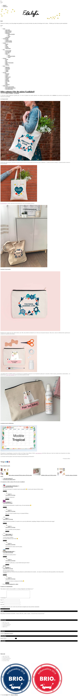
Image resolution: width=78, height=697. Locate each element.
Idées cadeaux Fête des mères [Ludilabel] (17, 92)
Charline (7, 567)
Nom (1, 599)
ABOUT (4, 5)
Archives (2, 633)
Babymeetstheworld (9, 551)
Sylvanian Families (11, 56)
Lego (9, 55)
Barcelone (7, 73)
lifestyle (7, 93)
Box (6, 60)
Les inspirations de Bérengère (11, 485)
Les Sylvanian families (9, 86)
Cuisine (4, 43)
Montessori (7, 33)
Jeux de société (8, 50)
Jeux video (7, 52)
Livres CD (7, 69)
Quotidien (7, 64)
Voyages (4, 72)
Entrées (6, 44)
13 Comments (16, 93)
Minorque (7, 80)
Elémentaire (7, 68)
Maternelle (7, 67)
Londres (7, 79)
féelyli (7, 694)
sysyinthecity (8, 502)
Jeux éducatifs (8, 51)
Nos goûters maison (9, 88)
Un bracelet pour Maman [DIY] (9, 479)
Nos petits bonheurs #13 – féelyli (11, 584)
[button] (1, 3)
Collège (6, 70)
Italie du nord (7, 76)
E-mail (2, 602)
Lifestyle (4, 58)
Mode (6, 63)
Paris (6, 82)
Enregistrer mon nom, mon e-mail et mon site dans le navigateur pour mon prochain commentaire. (20, 606)
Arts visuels (7, 29)
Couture (6, 39)
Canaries (7, 74)
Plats (6, 45)
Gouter (6, 46)
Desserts (7, 47)
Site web (2, 604)
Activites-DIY (5, 38)
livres (4, 65)
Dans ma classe (8, 32)
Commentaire (3, 597)
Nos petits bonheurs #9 (8, 478)
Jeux (9, 35)
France (6, 75)
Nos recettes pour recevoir (10, 87)
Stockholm (7, 84)
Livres (9, 36)
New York (7, 81)
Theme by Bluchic (14, 694)
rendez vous (5, 85)
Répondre (5, 491)
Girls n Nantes (8, 534)
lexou (6, 518)
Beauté (6, 59)
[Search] (16, 638)
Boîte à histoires (8, 30)
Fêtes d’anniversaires (9, 62)
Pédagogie (7, 37)
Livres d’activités (8, 41)
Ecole (4, 28)
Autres (9, 57)
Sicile (6, 83)
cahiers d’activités (11, 34)
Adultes (6, 71)
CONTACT (5, 6)
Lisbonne (7, 78)
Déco (6, 61)
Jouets (6, 53)
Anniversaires (8, 48)
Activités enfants (8, 40)
